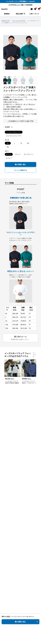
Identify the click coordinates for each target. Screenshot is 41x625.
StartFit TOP (5, 20)
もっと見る (34, 355)
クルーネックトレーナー (13, 136)
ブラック (17, 154)
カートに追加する (20, 170)
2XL (28, 143)
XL (21, 143)
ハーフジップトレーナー (13, 132)
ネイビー (9, 158)
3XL (8, 147)
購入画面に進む (20, 164)
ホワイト (9, 154)
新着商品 (7, 14)
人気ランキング (34, 14)
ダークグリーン (29, 154)
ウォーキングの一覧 (18, 20)
